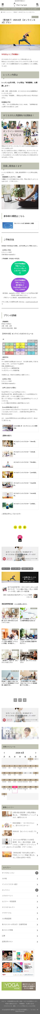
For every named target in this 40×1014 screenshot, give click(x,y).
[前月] (4, 753)
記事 (3, 936)
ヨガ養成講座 (6, 918)
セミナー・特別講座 (9, 901)
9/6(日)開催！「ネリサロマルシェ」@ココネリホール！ (23, 824)
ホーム (4, 1001)
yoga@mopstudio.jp (31, 302)
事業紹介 (22, 1003)
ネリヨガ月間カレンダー (31, 1001)
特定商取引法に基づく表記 (15, 1001)
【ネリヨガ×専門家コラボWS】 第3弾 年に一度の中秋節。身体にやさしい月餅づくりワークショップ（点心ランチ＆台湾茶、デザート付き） (19, 843)
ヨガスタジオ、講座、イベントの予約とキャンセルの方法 (20, 1006)
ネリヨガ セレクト (8, 907)
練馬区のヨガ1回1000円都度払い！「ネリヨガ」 (24, 1009)
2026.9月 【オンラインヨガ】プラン (24, 833)
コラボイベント (7, 895)
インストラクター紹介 (10, 884)
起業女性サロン (7, 941)
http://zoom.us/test (7, 414)
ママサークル (6, 913)
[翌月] (35, 753)
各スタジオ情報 (7, 930)
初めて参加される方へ (12, 1003)
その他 (4, 878)
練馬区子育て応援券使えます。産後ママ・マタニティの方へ (20, 9)
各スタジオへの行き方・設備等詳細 (14, 924)
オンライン (6, 568)
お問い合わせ (30, 1003)
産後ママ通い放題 (28, 568)
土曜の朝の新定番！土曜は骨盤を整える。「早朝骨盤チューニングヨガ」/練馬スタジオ (24, 815)
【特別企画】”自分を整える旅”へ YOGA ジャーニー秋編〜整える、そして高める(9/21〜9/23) (25, 855)
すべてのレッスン (8, 873)
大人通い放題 (16, 568)
